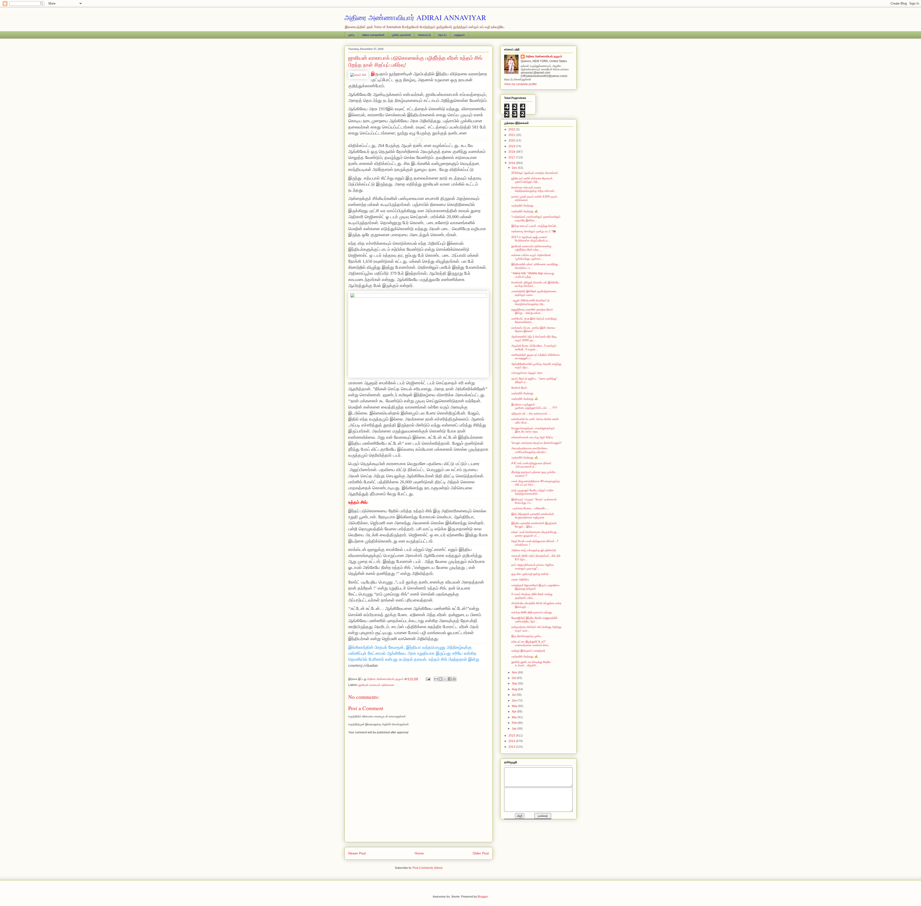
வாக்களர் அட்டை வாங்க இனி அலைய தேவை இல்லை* (533, 329)
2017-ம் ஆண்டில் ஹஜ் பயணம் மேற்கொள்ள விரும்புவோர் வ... (530, 238)
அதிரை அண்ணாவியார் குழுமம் (543, 56)
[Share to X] (445, 679)
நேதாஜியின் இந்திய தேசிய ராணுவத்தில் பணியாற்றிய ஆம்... (534, 619)
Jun (514, 700)
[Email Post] (428, 679)
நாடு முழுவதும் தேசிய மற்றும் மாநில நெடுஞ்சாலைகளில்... (532, 492)
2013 (512, 746)
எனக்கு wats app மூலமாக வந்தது (531, 612)
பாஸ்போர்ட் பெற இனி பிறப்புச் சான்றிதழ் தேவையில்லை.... (534, 320)
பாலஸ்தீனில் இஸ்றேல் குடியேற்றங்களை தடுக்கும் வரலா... (534, 293)
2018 (512, 151)
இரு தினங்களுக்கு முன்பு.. (526, 636)
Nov (515, 672)
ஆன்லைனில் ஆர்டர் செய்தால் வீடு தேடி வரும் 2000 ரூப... (534, 338)
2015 (512, 735)
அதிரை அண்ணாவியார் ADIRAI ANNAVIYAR (415, 17)
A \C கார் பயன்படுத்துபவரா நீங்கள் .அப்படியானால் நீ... (531, 465)
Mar (515, 717)
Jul (514, 694)
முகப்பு (351, 35)
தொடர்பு (442, 35)
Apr (514, 711)
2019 (512, 146)
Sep (515, 683)
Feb (515, 723)
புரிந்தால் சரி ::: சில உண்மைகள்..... (531, 413)
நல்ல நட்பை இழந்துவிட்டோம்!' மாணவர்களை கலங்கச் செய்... (530, 643)
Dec (515, 168)
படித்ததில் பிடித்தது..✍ (524, 211)
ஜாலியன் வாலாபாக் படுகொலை (376, 685)
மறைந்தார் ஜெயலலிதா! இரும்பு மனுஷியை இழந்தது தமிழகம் (535, 587)
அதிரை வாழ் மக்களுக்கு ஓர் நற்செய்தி (533, 550)
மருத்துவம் (459, 35)
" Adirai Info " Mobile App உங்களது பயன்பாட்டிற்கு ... (532, 275)
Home (419, 853)
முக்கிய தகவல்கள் (401, 35)
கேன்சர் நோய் (519, 387)
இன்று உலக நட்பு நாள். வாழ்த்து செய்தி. (534, 226)
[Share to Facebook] (449, 679)
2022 (512, 129)
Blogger (483, 896)
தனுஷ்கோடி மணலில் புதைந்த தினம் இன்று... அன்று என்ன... (532, 311)
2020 (512, 140)
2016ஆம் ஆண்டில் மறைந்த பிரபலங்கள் (534, 173)
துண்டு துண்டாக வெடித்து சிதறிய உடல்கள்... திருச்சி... (531, 663)
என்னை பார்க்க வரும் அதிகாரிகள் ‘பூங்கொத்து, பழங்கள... (531, 256)
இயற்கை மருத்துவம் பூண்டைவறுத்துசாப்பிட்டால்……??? (534, 406)
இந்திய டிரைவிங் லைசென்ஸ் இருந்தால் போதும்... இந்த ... (534, 524)
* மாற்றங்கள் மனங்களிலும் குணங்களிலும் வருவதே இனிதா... (536, 218)
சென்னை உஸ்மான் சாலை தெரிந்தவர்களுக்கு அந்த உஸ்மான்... (533, 189)
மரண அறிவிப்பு (520, 579)
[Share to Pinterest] (454, 679)
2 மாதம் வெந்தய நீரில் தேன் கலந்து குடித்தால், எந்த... (531, 595)
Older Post (481, 853)
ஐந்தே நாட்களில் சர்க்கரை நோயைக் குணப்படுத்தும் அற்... (532, 180)
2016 (512, 163)
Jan (514, 728)
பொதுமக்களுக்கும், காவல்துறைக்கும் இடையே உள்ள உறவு (533, 430)
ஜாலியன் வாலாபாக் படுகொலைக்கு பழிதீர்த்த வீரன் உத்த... (531, 248)
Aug (515, 689)
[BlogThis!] (440, 679)
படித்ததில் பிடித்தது (522, 205)
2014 (512, 741)
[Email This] (436, 679)
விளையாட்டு (424, 35)
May (515, 706)
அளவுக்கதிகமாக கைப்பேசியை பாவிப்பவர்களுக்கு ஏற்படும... (529, 450)
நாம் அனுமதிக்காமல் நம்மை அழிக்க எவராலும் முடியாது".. (532, 566)
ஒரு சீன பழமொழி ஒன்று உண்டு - (530, 574)
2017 (512, 157)
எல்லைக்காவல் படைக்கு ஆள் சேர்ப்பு (532, 437)
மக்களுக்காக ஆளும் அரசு (527, 372)
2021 (512, 135)
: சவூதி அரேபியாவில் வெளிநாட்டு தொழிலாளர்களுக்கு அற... (530, 302)
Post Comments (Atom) (428, 868)
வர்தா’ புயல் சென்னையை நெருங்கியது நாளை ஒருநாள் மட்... (533, 533)
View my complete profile (520, 84)
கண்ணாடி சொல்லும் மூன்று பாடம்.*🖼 (533, 231)
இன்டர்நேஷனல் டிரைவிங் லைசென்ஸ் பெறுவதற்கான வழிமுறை (532, 515)
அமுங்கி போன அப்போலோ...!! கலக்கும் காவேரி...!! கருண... (533, 347)
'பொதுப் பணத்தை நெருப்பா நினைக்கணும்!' (536, 442)
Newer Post (357, 853)
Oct (514, 678)
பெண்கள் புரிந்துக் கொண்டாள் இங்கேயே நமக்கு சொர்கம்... (535, 284)
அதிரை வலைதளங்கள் (373, 35)
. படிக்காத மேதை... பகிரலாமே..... (530, 508)
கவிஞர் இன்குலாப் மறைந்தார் (528, 650)
